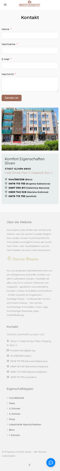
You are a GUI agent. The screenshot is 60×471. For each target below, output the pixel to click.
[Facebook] (30, 465)
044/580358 (16, 179)
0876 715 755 (16, 196)
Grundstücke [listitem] (16, 397)
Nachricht (8, 74)
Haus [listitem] (12, 403)
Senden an (11, 97)
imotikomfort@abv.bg (22, 350)
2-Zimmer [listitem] (14, 408)
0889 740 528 (17, 191)
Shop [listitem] (12, 419)
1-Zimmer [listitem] (14, 435)
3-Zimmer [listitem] (14, 413)
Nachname (8, 44)
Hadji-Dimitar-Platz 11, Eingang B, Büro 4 (28, 172)
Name (5, 29)
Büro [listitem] (12, 429)
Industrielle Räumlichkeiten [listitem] (25, 424)
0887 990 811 (17, 187)
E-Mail (5, 59)
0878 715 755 (16, 183)
